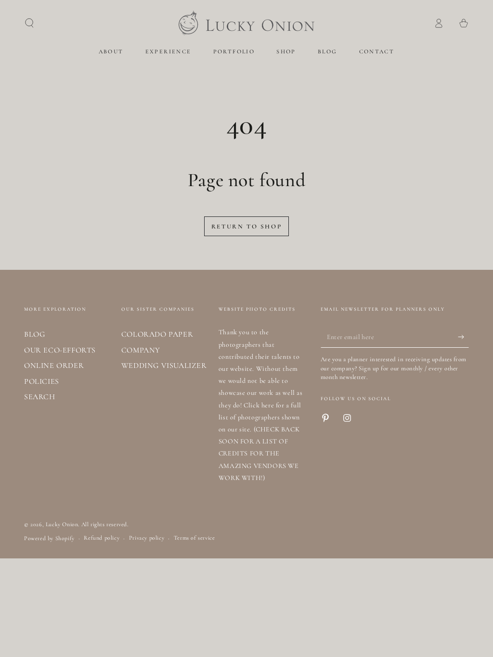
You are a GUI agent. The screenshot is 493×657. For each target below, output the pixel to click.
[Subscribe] (463, 336)
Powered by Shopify (49, 538)
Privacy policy (146, 537)
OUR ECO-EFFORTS (60, 350)
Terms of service (194, 537)
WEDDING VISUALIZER (164, 365)
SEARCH (39, 397)
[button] (29, 23)
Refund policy (101, 537)
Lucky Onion (62, 524)
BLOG (34, 334)
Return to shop (246, 226)
